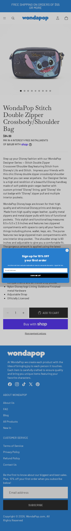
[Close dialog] (66, 250)
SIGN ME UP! (35, 275)
